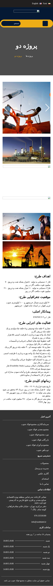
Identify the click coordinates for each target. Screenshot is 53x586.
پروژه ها (29, 56)
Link (48, 83)
